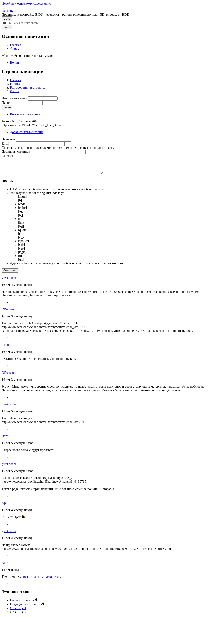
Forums (15, 83)
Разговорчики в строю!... (27, 87)
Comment (8, 155)
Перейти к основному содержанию (26, 3)
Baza (5, 436)
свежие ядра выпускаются (40, 576)
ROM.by (7, 11)
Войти (14, 62)
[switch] (3, 8)
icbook (6, 344)
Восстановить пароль (25, 114)
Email (5, 143)
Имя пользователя (14, 98)
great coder (9, 277)
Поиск (6, 22)
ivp (14, 121)
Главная (15, 80)
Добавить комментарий (26, 132)
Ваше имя (8, 139)
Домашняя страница (16, 151)
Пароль (7, 102)
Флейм (14, 91)
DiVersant (8, 309)
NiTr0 (5, 562)
